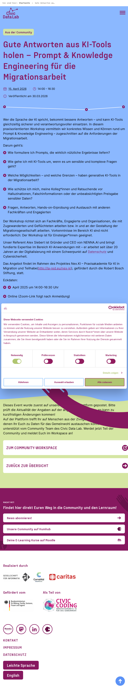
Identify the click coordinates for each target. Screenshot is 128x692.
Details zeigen (110, 372)
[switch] (48, 361)
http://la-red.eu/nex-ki (54, 268)
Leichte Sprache (21, 665)
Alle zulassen (104, 382)
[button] (122, 12)
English (13, 675)
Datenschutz (97, 252)
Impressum (12, 647)
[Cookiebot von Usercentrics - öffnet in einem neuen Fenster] (110, 308)
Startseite (24, 3)
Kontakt (10, 640)
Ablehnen (23, 382)
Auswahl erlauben (64, 382)
